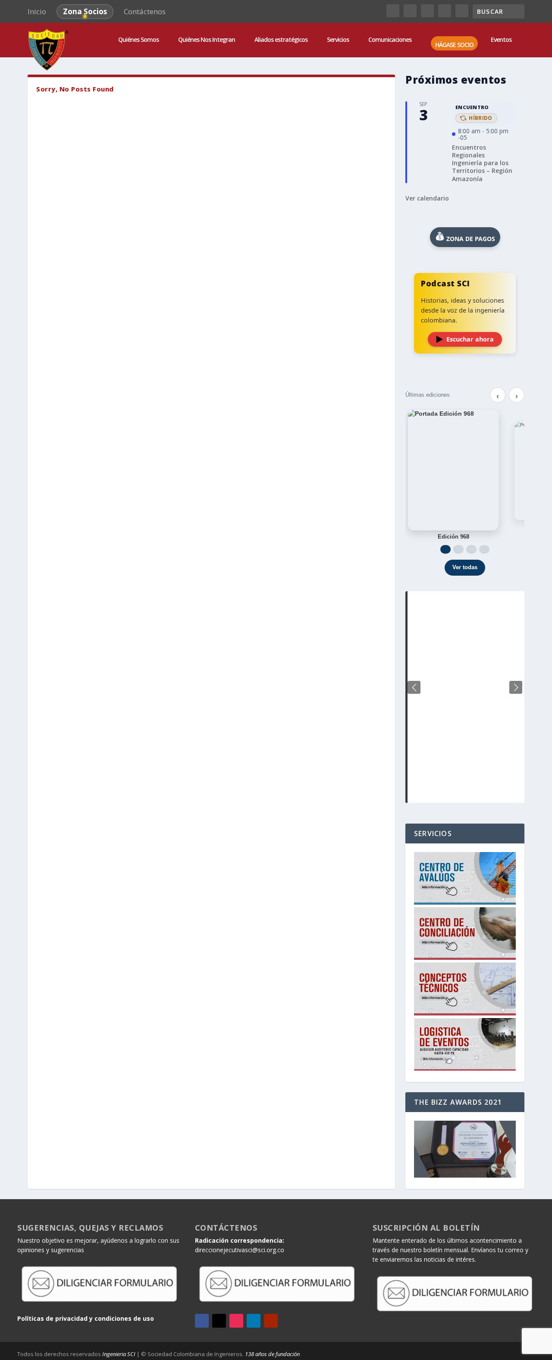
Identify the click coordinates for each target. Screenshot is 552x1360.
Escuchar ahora (470, 339)
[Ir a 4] (484, 549)
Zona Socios (85, 11)
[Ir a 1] (445, 549)
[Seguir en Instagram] (236, 1321)
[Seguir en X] (219, 1321)
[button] (515, 687)
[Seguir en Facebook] (202, 1321)
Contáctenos (145, 11)
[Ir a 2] (458, 549)
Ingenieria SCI (118, 1354)
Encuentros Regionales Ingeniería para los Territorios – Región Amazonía (482, 163)
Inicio (37, 11)
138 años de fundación (272, 1354)
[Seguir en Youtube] (271, 1321)
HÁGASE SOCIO (454, 45)
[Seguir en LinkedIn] (253, 1321)
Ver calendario (427, 198)
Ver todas (464, 567)
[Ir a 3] (471, 549)
